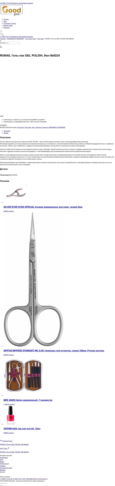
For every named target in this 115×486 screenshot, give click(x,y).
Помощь (3, 466)
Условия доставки (6, 468)
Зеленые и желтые (41, 127)
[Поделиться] (4, 483)
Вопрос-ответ (8, 25)
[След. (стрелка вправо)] (2, 485)
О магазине (4, 457)
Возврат (2, 470)
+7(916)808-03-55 (31, 479)
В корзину (3, 125)
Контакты (7, 28)
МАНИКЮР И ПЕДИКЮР (57, 127)
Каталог (6, 19)
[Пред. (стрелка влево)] (0, 485)
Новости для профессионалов (23, 3)
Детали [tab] (6, 133)
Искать (2, 43)
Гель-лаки (20, 127)
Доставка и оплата (10, 23)
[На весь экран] (2, 483)
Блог (5, 21)
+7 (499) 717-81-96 (6, 479)
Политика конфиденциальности (55, 481)
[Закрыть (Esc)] (6, 483)
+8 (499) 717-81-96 (6, 3)
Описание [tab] (7, 131)
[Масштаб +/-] (0, 483)
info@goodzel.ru (42, 479)
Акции (2, 462)
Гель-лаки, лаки (29, 127)
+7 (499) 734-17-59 (6, 37)
